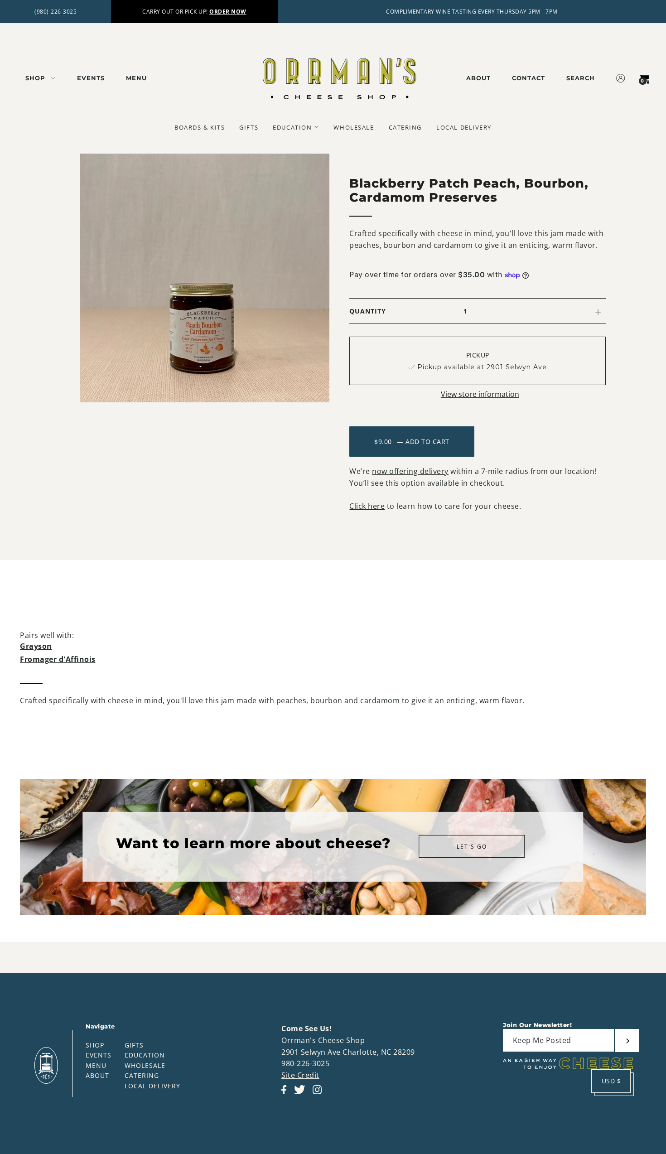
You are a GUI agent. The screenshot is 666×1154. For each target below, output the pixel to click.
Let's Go (472, 846)
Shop (95, 1045)
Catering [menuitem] (405, 127)
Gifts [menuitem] (248, 127)
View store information (480, 394)
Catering (142, 1075)
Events (98, 1055)
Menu (96, 1065)
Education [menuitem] (292, 127)
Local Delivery (152, 1086)
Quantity (367, 311)
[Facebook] (286, 1094)
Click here (367, 506)
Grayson (36, 646)
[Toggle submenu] (316, 127)
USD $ (611, 1081)
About (97, 1075)
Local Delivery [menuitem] (464, 127)
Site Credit (300, 1075)
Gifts (134, 1045)
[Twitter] (302, 1094)
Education (145, 1055)
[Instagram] (320, 1094)
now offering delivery (410, 471)
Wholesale (145, 1065)
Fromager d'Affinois (58, 659)
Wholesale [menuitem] (353, 127)
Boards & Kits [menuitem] (199, 127)
